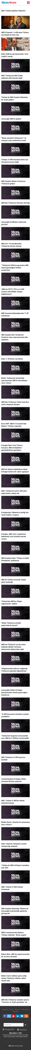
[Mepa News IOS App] (22, 1029)
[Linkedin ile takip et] (18, 1016)
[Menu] (28, 2)
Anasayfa (4, 1009)
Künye (10, 1009)
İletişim (17, 1009)
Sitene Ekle (15, 1011)
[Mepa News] (9, 2)
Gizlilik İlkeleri (24, 1009)
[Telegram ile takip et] (22, 1016)
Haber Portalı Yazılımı (17, 1046)
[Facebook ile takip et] (5, 1016)
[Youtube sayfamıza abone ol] (13, 1016)
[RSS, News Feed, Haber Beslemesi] (26, 1016)
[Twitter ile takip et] (9, 1016)
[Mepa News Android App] (8, 1029)
